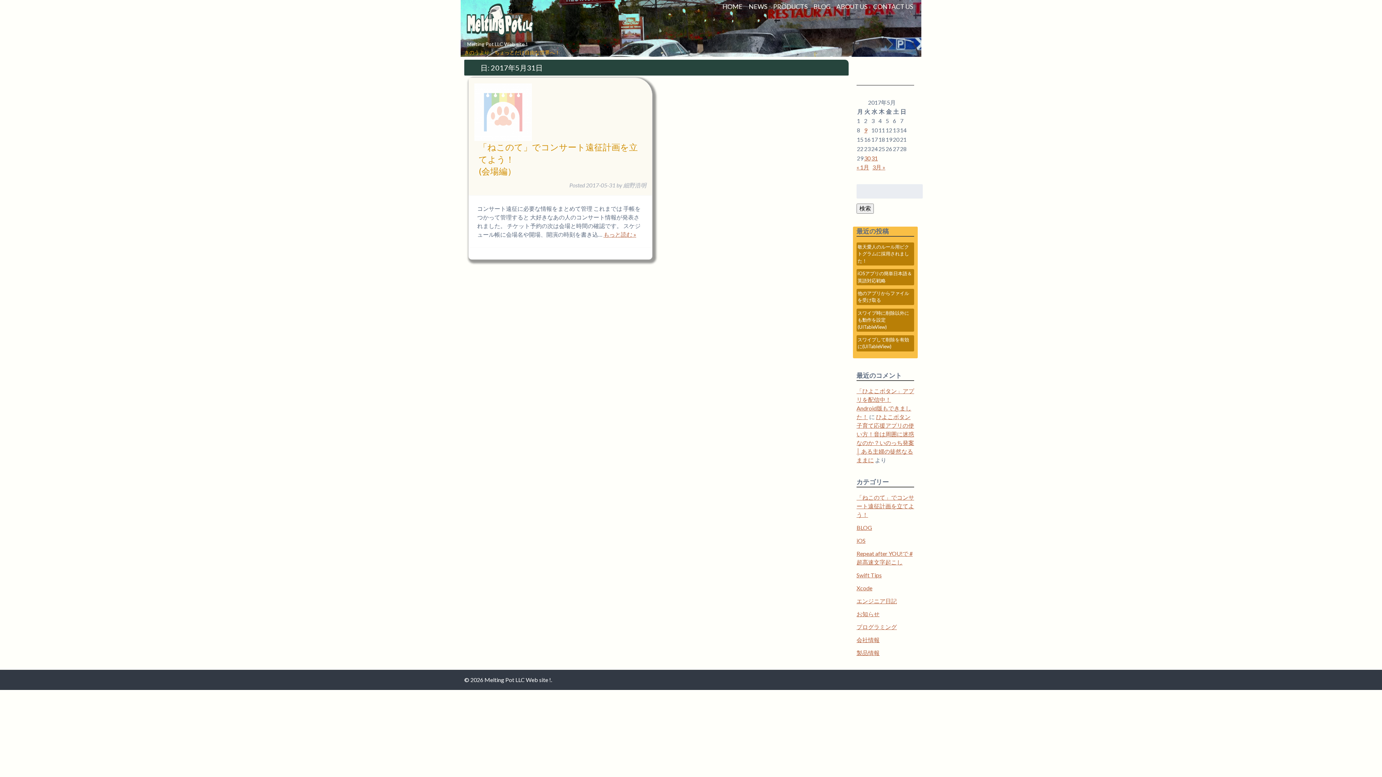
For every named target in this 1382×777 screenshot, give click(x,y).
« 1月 (863, 167)
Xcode (864, 588)
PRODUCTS (790, 6)
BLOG (822, 6)
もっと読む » (620, 234)
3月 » (878, 167)
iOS (861, 540)
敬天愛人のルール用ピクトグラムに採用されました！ (883, 254)
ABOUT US (851, 6)
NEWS (758, 6)
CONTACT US (893, 6)
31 (874, 158)
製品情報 (868, 652)
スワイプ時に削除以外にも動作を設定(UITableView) (883, 320)
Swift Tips (869, 575)
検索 (865, 208)
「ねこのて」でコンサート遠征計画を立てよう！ (885, 506)
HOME (732, 6)
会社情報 (868, 639)
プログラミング (877, 626)
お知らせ (868, 613)
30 (867, 158)
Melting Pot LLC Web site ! (497, 44)
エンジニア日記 (877, 600)
